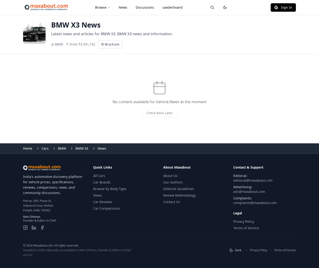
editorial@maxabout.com (253, 180)
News (123, 7)
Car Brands (102, 182)
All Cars (99, 175)
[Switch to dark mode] (225, 7)
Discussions (145, 7)
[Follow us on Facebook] (42, 227)
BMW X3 (81, 148)
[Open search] (212, 7)
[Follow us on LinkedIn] (34, 227)
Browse (100, 7)
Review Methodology (179, 195)
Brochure (112, 44)
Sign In (286, 7)
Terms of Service (246, 228)
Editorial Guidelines (178, 189)
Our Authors (173, 182)
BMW (62, 148)
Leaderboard (173, 7)
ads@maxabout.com (249, 191)
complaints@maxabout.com (255, 203)
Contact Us (171, 202)
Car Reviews (102, 202)
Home (27, 148)
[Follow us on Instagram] (25, 227)
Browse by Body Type (109, 189)
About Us (170, 175)
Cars (45, 148)
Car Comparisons (106, 208)
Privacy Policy (243, 221)
